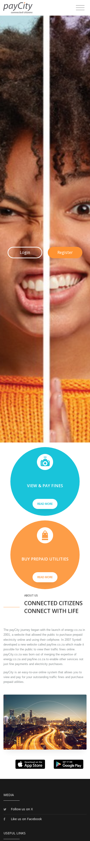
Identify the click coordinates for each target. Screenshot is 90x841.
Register (65, 252)
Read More (45, 504)
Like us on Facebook (26, 819)
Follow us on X (22, 809)
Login (25, 252)
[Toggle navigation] (80, 7)
